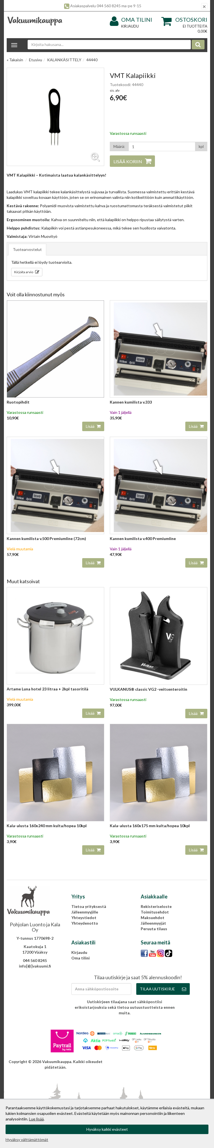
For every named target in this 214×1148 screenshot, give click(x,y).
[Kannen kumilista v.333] (158, 348)
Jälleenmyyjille (84, 912)
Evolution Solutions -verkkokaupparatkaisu (167, 1061)
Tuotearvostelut (27, 249)
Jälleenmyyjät (153, 923)
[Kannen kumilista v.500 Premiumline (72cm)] (55, 485)
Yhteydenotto (84, 923)
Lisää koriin (127, 161)
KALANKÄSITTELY (64, 59)
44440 (92, 59)
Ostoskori (191, 19)
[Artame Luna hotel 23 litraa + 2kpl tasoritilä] (55, 635)
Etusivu (35, 59)
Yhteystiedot (83, 917)
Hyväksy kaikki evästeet (107, 1129)
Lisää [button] (90, 426)
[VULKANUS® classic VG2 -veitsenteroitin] (158, 635)
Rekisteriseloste (156, 906)
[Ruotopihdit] (55, 348)
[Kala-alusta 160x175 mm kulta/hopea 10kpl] (158, 772)
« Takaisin (15, 59)
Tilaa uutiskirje (157, 988)
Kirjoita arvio (24, 272)
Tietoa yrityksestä (88, 906)
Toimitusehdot (155, 912)
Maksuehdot (152, 917)
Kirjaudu (130, 26)
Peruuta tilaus (154, 928)
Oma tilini (136, 19)
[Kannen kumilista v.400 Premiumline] (158, 485)
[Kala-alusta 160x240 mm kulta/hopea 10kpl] (55, 772)
